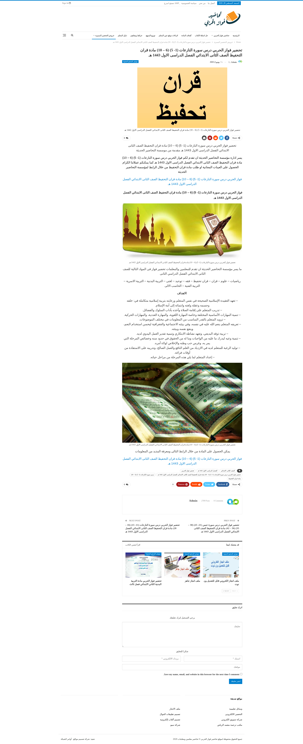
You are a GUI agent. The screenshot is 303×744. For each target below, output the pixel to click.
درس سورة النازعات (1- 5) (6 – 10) (142, 475)
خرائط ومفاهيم (136, 35)
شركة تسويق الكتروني (231, 719)
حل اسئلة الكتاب (201, 35)
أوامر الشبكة (66, 739)
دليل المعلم (122, 35)
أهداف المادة (186, 35)
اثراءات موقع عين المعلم (168, 35)
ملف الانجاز (174, 709)
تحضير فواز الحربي (187, 471)
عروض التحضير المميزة (104, 35)
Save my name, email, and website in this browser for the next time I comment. (201, 674)
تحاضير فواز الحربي (221, 35)
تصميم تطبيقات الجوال (170, 714)
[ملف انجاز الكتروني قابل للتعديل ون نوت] (221, 565)
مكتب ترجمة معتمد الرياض (229, 725)
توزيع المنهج (150, 35)
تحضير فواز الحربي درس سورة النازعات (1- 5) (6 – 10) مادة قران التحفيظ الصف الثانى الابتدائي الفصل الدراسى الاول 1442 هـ (199, 475)
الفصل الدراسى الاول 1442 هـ (207, 471)
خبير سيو (114, 709)
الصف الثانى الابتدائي (228, 471)
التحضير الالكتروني (233, 714)
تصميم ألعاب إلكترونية (170, 719)
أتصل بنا (211, 3)
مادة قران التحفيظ (235, 478)
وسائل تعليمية (235, 709)
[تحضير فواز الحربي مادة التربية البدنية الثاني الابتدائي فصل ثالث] (143, 565)
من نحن (202, 3)
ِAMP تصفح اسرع (171, 3)
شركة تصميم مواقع (81, 739)
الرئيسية (236, 35)
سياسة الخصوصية (188, 3)
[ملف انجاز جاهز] (182, 565)
